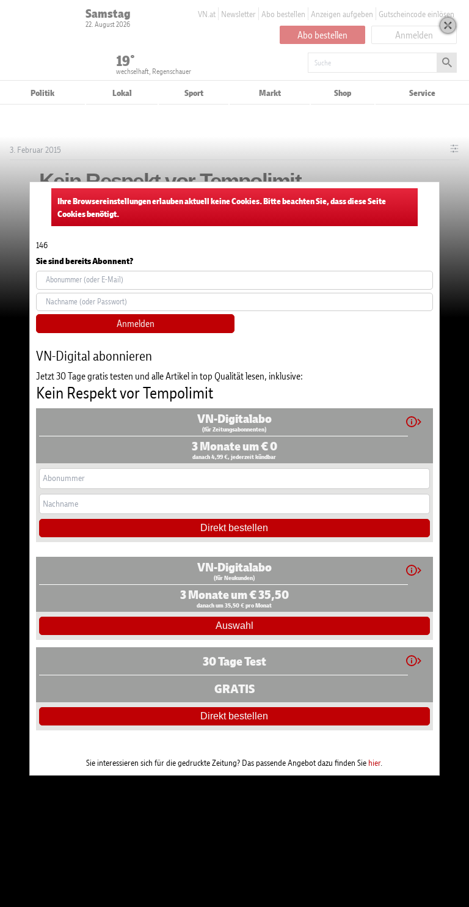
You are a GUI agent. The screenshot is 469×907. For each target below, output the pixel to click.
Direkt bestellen (234, 528)
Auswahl (234, 625)
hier (374, 762)
